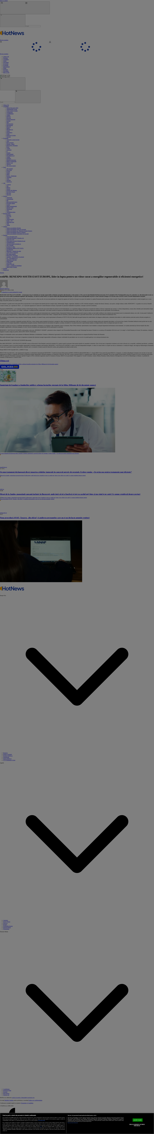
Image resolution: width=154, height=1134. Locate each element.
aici (40, 1126)
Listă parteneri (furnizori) (73, 1122)
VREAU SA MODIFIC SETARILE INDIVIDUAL (137, 1125)
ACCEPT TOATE (137, 1120)
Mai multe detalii (41, 1120)
